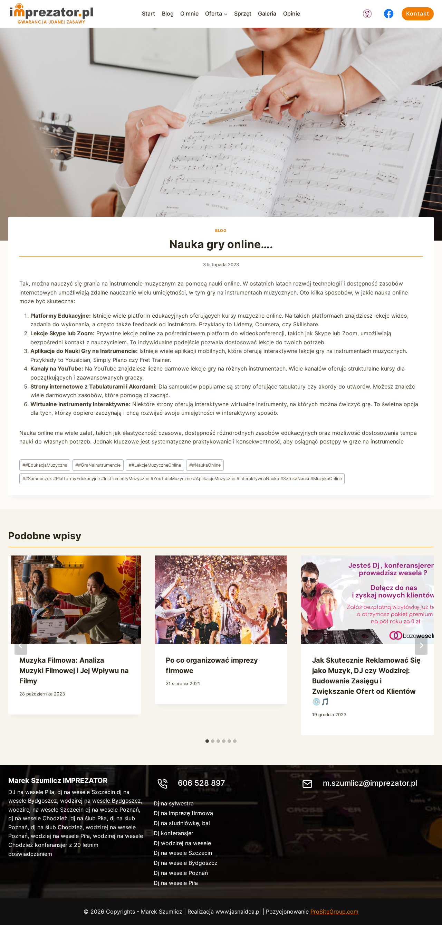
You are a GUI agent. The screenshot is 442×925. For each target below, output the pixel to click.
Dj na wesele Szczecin (183, 852)
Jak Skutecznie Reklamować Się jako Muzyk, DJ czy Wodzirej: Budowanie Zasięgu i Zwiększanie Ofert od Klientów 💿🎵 (366, 681)
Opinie (291, 13)
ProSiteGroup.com (334, 911)
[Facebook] (388, 13)
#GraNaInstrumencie (98, 465)
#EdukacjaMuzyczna (44, 465)
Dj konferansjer (173, 833)
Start (148, 13)
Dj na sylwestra (174, 803)
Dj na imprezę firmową (183, 813)
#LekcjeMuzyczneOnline (155, 465)
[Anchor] (367, 13)
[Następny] (421, 645)
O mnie (189, 13)
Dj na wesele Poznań (181, 872)
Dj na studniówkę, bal (182, 823)
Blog (168, 13)
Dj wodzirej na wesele (182, 843)
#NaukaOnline (205, 465)
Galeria (267, 13)
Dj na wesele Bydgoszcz (186, 862)
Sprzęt (242, 13)
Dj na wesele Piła (176, 882)
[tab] (207, 741)
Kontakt (417, 13)
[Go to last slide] (21, 645)
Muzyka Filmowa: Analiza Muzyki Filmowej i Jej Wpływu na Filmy (74, 670)
